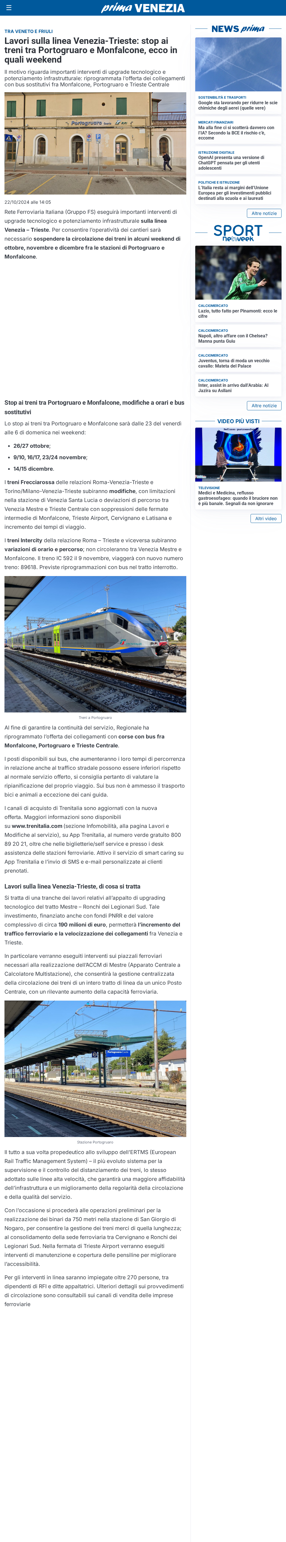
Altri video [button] (266, 518)
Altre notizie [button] (264, 213)
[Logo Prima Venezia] (143, 8)
